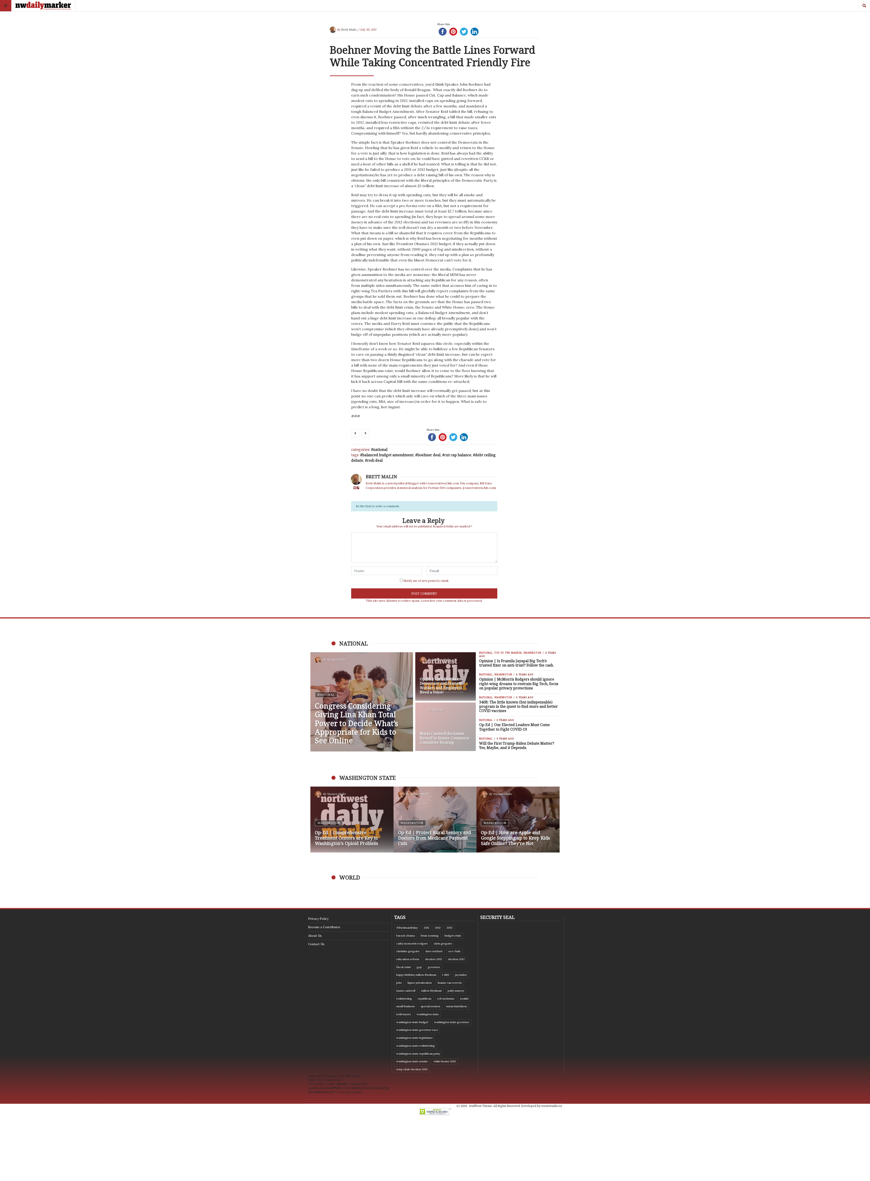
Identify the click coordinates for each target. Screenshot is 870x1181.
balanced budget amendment (387, 454)
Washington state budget (412, 1022)
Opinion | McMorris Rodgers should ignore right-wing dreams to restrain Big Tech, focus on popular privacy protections (518, 683)
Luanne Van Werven (450, 982)
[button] (316, 820)
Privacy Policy (318, 919)
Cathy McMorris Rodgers (412, 943)
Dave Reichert (433, 951)
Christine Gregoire (408, 951)
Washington (532, 652)
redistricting (404, 998)
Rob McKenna (445, 998)
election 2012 (433, 959)
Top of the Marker (508, 652)
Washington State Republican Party (418, 1053)
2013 (449, 927)
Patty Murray (456, 990)
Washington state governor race (417, 1029)
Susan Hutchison (456, 1006)
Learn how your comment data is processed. (452, 601)
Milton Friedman (431, 990)
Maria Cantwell (405, 990)
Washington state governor (451, 1022)
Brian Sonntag (430, 935)
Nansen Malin (336, 660)
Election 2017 (456, 959)
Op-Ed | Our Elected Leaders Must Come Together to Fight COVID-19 (514, 727)
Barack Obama (405, 935)
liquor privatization (420, 982)
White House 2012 (445, 1061)
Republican (424, 998)
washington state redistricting (415, 1045)
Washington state (428, 1014)
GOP (419, 967)
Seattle (464, 998)
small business (405, 1006)
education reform (407, 959)
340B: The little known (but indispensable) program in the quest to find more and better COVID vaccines (518, 706)
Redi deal (375, 460)
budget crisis (453, 935)
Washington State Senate (412, 1061)
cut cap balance (457, 454)
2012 (438, 927)
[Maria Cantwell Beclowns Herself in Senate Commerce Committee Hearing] (445, 727)
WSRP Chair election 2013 (412, 1069)
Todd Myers (403, 1014)
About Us (315, 936)
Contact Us (316, 944)
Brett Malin (348, 29)
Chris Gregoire (443, 943)
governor (434, 967)
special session (430, 1006)
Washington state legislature (414, 1037)
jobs (399, 982)
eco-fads (454, 951)
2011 (426, 927)
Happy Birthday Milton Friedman (416, 974)
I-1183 (445, 974)
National (380, 449)
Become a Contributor (324, 927)
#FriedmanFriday (407, 927)
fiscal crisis (403, 967)
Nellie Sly (438, 710)
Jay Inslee (461, 974)
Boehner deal (428, 454)
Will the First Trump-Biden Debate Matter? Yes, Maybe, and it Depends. (516, 745)
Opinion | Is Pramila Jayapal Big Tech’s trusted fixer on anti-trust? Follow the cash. (516, 663)
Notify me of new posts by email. (426, 581)
